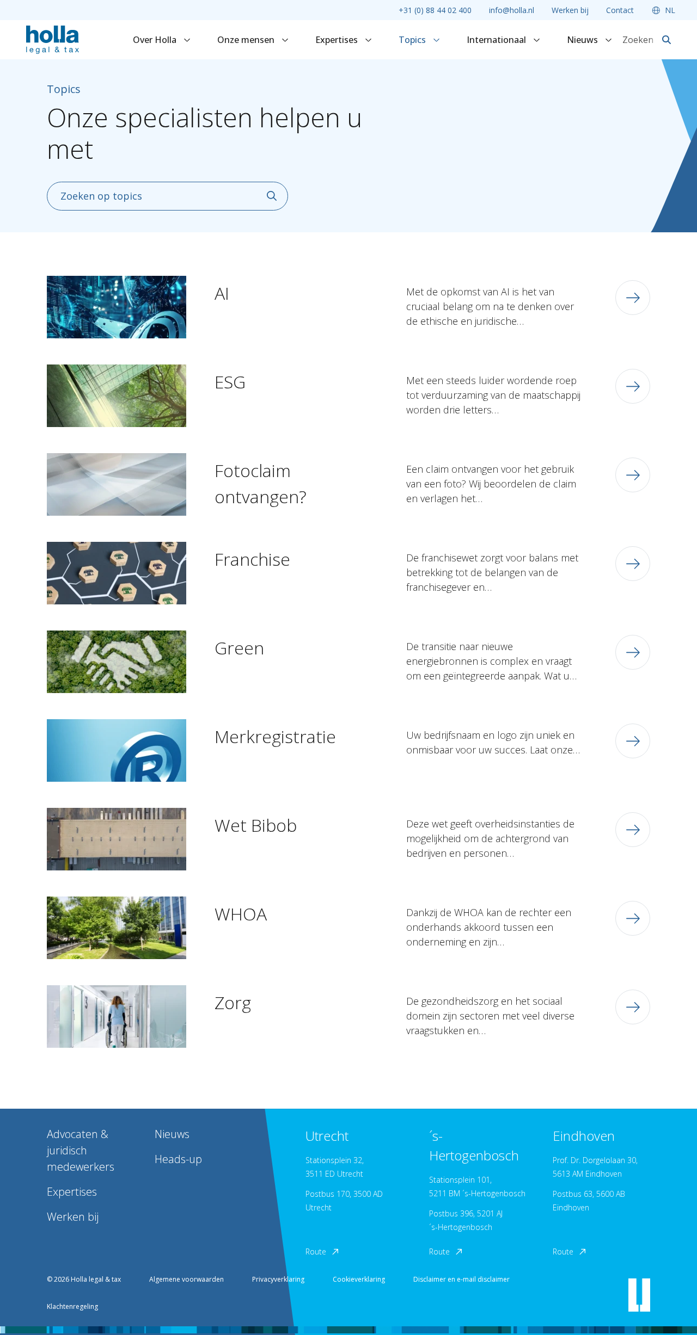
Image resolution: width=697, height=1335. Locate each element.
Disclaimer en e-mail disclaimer (461, 1279)
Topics (413, 40)
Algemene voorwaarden (186, 1279)
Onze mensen (247, 40)
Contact (620, 10)
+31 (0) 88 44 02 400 (435, 10)
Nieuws (583, 40)
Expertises (337, 40)
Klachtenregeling (72, 1306)
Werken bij (570, 10)
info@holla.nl (511, 10)
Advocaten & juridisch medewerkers (80, 1150)
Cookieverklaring (359, 1279)
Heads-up (178, 1159)
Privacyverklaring (278, 1279)
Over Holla (156, 40)
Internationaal (497, 40)
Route (315, 1251)
